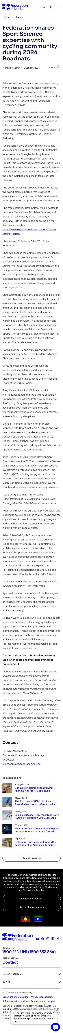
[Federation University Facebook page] (42, 938)
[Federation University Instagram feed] (47, 938)
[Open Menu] (59, 7)
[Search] (51, 7)
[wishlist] (44, 7)
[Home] (15, 7)
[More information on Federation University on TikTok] (58, 938)
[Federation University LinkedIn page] (52, 938)
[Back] (13, 17)
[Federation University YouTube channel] (37, 938)
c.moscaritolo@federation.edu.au (21, 763)
